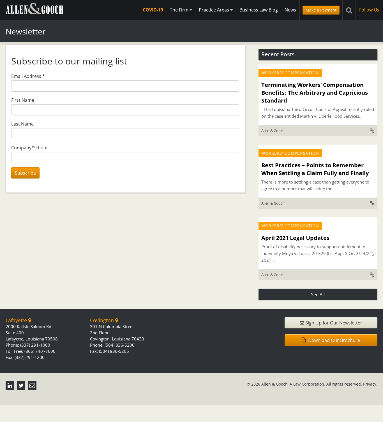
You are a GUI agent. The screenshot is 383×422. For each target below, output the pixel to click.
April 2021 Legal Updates (295, 238)
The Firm (180, 10)
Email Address (28, 76)
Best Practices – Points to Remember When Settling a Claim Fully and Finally (315, 169)
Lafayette (17, 320)
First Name (22, 100)
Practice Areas (214, 10)
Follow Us (369, 10)
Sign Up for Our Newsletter (333, 323)
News (290, 10)
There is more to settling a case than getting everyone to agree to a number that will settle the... (315, 185)
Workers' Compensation (290, 72)
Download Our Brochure (333, 340)
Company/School (29, 148)
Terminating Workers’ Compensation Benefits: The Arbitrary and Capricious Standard (314, 92)
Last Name (22, 124)
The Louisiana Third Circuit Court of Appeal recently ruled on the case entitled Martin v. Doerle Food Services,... (317, 112)
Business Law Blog (258, 10)
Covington (102, 320)
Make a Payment (321, 10)
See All (318, 294)
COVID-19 (153, 10)
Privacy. (370, 384)
